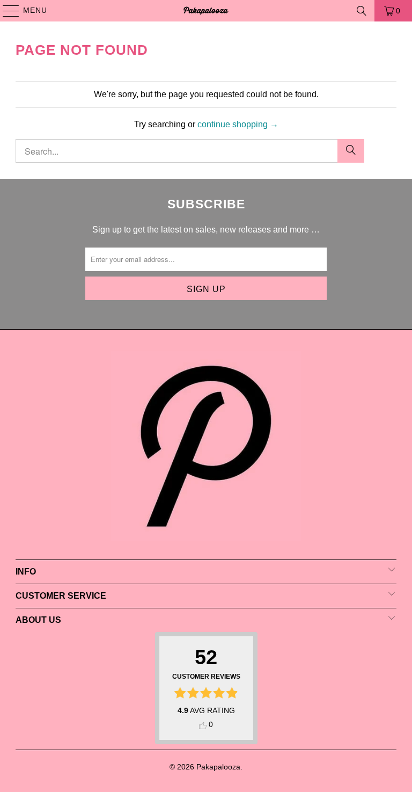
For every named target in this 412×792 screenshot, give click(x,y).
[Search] (361, 10)
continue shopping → (237, 124)
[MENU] (6, 10)
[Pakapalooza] (206, 10)
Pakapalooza (218, 766)
